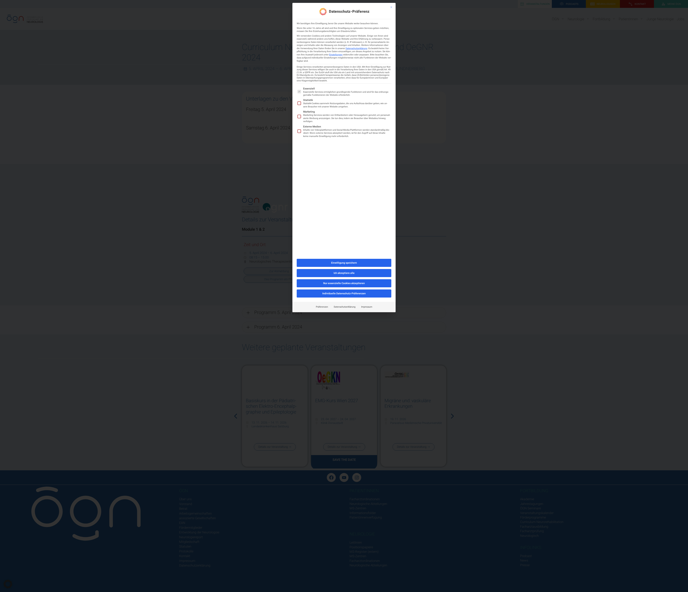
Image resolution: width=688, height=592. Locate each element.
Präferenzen (322, 306)
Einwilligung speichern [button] (344, 263)
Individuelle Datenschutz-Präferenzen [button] (344, 293)
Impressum (366, 306)
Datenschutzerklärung (356, 48)
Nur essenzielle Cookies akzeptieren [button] (344, 283)
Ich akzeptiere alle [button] (344, 273)
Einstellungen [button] (336, 54)
